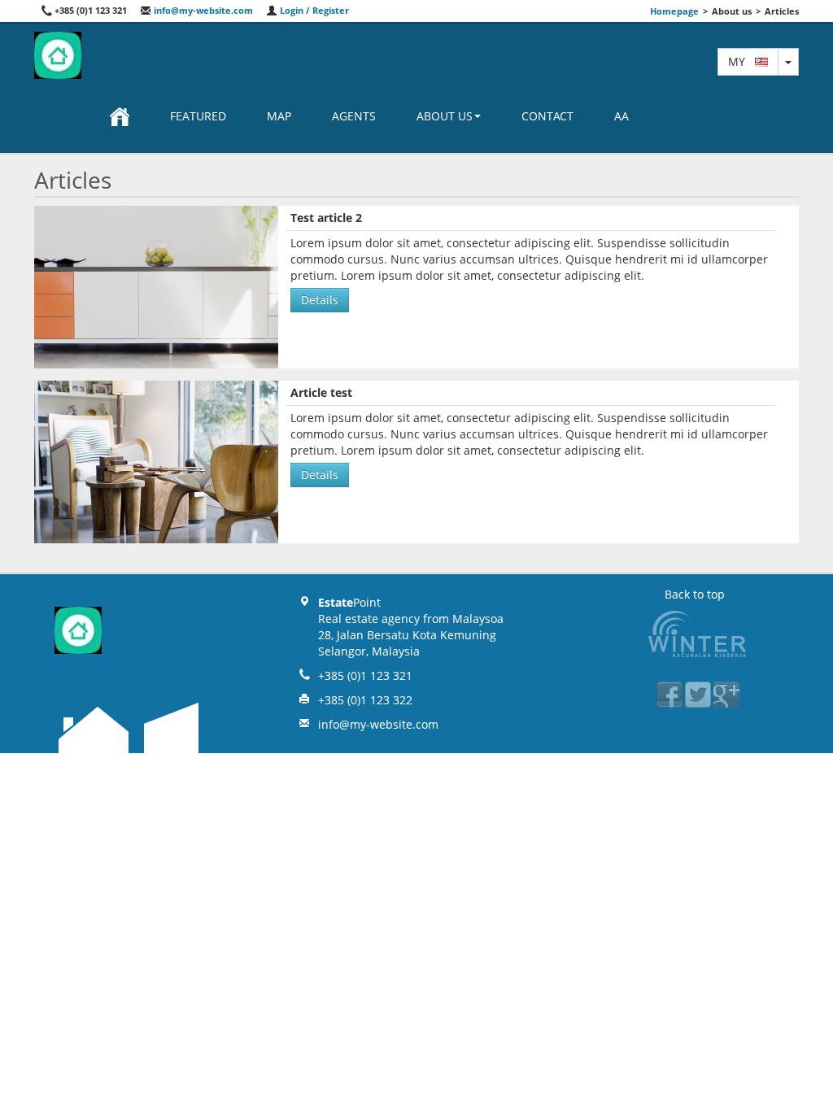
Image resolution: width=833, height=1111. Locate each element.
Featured (198, 116)
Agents (354, 116)
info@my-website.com (202, 10)
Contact (547, 116)
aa (621, 116)
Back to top (695, 594)
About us (444, 116)
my (741, 61)
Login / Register (313, 10)
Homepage (674, 11)
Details (319, 299)
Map (279, 116)
